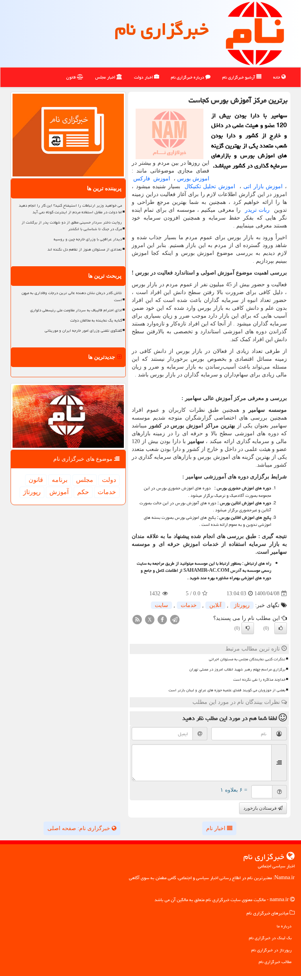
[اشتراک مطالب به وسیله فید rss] (137, 619)
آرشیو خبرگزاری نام (239, 77)
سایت (161, 605)
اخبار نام (216, 828)
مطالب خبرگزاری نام (275, 962)
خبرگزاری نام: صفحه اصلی (79, 828)
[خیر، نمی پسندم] (247, 628)
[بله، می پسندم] (280, 628)
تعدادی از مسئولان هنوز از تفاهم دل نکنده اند (84, 249)
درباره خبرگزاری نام (188, 77)
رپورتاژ (242, 605)
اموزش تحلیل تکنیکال (208, 186)
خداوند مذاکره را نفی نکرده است (259, 679)
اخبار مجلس (105, 77)
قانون (71, 77)
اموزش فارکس (151, 179)
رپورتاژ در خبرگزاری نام (271, 950)
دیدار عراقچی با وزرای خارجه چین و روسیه (88, 239)
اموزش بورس (193, 179)
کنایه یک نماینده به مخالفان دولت (96, 320)
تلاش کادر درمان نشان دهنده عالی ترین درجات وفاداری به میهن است (72, 296)
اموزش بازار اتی (263, 186)
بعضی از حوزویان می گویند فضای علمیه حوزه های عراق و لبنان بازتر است (227, 690)
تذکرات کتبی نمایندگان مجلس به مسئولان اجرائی (247, 659)
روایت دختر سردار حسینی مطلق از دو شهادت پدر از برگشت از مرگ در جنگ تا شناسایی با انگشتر (72, 225)
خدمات (189, 605)
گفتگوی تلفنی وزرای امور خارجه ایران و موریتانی (83, 330)
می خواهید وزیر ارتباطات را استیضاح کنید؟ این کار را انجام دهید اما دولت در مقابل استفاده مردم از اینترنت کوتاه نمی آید (70, 209)
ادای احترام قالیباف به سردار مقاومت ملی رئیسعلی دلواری (76, 310)
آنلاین (215, 605)
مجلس (84, 479)
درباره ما (284, 926)
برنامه (59, 479)
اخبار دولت (144, 77)
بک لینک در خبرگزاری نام (270, 938)
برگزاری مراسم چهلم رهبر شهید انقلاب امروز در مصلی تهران (237, 669)
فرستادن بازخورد (260, 808)
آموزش (59, 492)
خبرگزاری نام (162, 29)
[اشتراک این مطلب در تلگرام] (174, 619)
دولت (109, 479)
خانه (277, 77)
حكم (83, 492)
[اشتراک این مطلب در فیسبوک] (162, 619)
